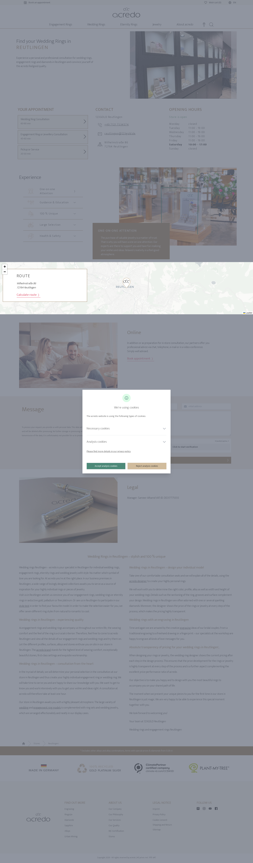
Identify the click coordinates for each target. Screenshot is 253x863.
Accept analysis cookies (106, 466)
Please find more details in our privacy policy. (109, 451)
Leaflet (248, 312)
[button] (126, 283)
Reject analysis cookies (147, 466)
